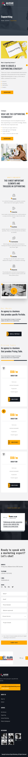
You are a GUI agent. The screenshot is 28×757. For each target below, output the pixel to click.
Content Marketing (5, 718)
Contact (2, 702)
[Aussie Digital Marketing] (7, 4)
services (7, 20)
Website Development (5, 721)
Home (2, 20)
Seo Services (3, 712)
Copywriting (3, 715)
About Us (3, 699)
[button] (14, 291)
